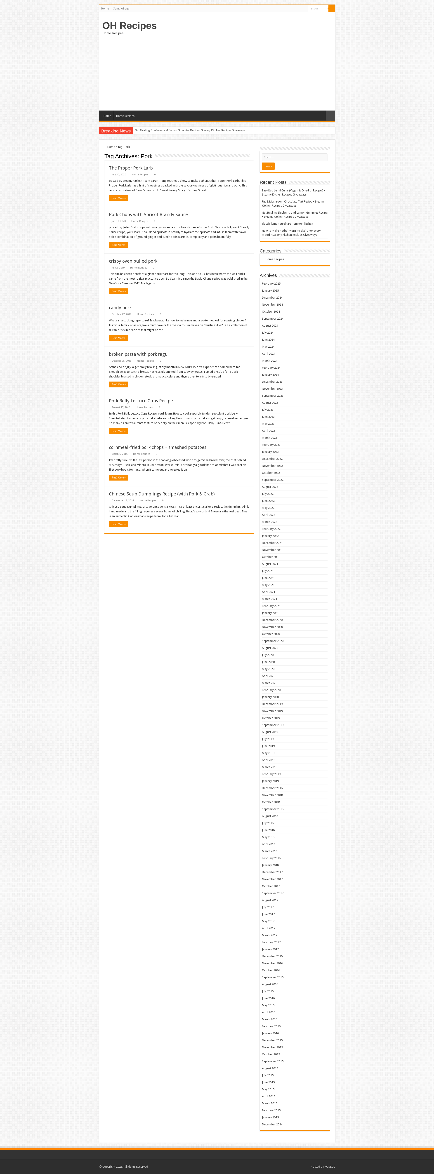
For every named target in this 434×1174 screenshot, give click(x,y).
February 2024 (271, 367)
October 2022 (271, 472)
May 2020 (268, 669)
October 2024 (271, 311)
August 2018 (270, 816)
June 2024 (268, 339)
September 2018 (272, 809)
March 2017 (269, 935)
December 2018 (272, 788)
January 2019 (270, 781)
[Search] (331, 8)
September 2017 (272, 893)
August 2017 (270, 900)
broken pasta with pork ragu (138, 354)
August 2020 (270, 648)
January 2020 (270, 697)
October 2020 (271, 634)
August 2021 (270, 564)
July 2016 (268, 991)
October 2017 (271, 886)
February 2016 (271, 1026)
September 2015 (272, 1061)
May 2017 (268, 921)
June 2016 (268, 998)
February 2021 (271, 606)
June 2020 (268, 662)
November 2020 (272, 627)
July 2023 (268, 409)
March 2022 (269, 521)
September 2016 (272, 977)
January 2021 (270, 613)
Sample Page (121, 8)
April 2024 (268, 353)
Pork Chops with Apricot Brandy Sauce (148, 214)
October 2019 (271, 718)
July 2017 (268, 907)
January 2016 (270, 1033)
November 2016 (272, 963)
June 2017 (268, 914)
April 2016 (268, 1012)
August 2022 (270, 486)
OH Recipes (129, 25)
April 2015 (268, 1096)
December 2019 (272, 704)
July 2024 (268, 332)
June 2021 (268, 578)
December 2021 (272, 543)
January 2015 (270, 1117)
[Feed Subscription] (252, 156)
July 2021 (268, 571)
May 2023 (268, 423)
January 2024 (270, 374)
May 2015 (268, 1089)
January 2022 (270, 535)
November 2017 (272, 879)
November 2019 (272, 711)
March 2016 (269, 1019)
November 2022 (272, 465)
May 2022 (268, 507)
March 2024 (269, 360)
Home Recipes (125, 116)
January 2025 (270, 290)
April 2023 (268, 430)
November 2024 (272, 304)
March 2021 (269, 599)
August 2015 (270, 1068)
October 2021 (271, 557)
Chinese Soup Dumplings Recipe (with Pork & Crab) (162, 494)
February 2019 (271, 774)
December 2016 (272, 956)
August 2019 (270, 732)
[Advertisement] (217, 72)
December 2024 (272, 297)
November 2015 (272, 1047)
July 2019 (268, 739)
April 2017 (268, 928)
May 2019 (268, 753)
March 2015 (269, 1103)
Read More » (119, 198)
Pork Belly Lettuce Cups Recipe (141, 400)
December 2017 (272, 872)
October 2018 (271, 802)
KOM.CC (330, 1166)
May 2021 (268, 585)
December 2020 (272, 620)
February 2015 (271, 1110)
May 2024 (268, 346)
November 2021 (272, 550)
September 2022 (272, 479)
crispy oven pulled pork (133, 261)
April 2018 (268, 844)
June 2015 (268, 1082)
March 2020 (269, 683)
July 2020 (268, 655)
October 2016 (271, 970)
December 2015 (272, 1040)
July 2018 (268, 823)
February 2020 (271, 690)
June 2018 (268, 830)
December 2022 (272, 458)
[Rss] (305, 9)
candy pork (120, 307)
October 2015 (271, 1054)
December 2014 (272, 1124)
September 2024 (272, 318)
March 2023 (269, 437)
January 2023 (270, 451)
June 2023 (268, 416)
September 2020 (272, 641)
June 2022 (268, 500)
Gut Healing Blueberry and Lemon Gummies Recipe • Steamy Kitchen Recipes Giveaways (190, 130)
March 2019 (269, 767)
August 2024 (270, 325)
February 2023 (271, 444)
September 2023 (272, 395)
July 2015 (268, 1075)
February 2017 (271, 942)
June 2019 (268, 746)
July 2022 (268, 493)
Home (105, 8)
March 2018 (269, 851)
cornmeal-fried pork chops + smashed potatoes (157, 447)
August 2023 (270, 402)
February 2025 (271, 283)
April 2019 (268, 760)
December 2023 (272, 381)
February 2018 (271, 858)
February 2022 (271, 528)
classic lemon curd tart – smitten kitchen (287, 223)
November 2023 (272, 388)
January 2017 (270, 949)
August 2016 (270, 984)
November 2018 (272, 795)
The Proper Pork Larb (131, 168)
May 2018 (268, 837)
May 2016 (268, 1005)
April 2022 (268, 514)
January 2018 (270, 865)
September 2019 (272, 725)
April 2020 (268, 676)
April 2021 (268, 592)
